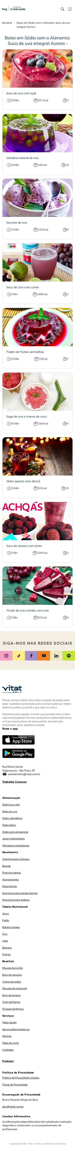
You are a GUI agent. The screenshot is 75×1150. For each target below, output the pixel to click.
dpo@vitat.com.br (13, 1106)
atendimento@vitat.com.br (24, 774)
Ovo (4, 934)
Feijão (5, 920)
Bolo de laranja (11, 995)
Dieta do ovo (9, 811)
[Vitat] (12, 7)
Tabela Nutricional (15, 906)
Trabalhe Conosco (14, 781)
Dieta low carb (11, 804)
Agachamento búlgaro (15, 859)
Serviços (8, 1015)
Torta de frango (11, 1002)
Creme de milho (11, 981)
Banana (7, 947)
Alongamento (10, 879)
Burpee (6, 866)
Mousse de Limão (12, 968)
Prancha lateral (11, 872)
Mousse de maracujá (14, 988)
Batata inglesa (11, 927)
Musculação (9, 886)
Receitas (7, 22)
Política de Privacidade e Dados (20, 1077)
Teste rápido (9, 1022)
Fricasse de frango (13, 1009)
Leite (5, 940)
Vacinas (6, 1036)
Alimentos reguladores (15, 845)
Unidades (7, 1049)
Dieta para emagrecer (15, 832)
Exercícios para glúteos (15, 900)
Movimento (10, 852)
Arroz (5, 913)
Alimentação (11, 798)
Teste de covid (10, 1043)
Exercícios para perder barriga (20, 893)
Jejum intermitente (13, 838)
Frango (6, 954)
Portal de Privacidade (15, 1084)
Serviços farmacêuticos (15, 1029)
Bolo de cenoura (12, 975)
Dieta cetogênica (12, 818)
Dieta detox (9, 825)
